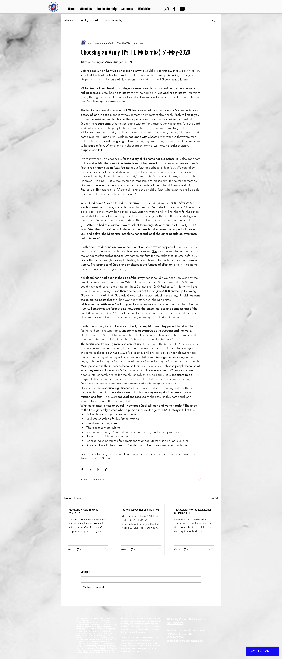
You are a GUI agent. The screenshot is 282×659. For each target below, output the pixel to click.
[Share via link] (106, 469)
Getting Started (89, 20)
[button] (86, 9)
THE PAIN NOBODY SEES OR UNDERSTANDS (141, 509)
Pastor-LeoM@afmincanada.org (192, 630)
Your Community (113, 20)
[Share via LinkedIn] (98, 469)
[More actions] (199, 43)
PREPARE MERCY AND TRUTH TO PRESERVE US (83, 511)
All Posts (68, 20)
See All (214, 497)
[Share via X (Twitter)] (90, 469)
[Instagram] (166, 9)
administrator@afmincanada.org (185, 641)
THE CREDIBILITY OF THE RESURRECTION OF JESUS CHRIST (193, 511)
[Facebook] (174, 9)
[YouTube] (182, 9)
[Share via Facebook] (82, 469)
